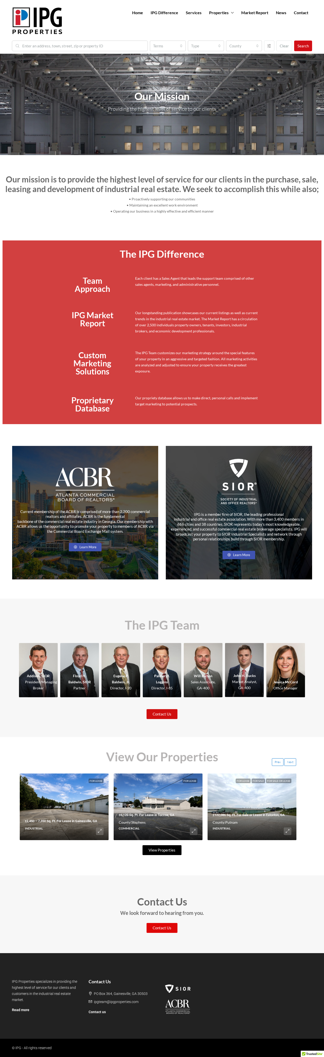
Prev (278, 762)
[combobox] (168, 46)
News (281, 12)
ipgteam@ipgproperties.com (116, 1002)
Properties (219, 12)
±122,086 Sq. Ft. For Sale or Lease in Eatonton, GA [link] (249, 815)
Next (290, 762)
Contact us (97, 1012)
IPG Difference (164, 12)
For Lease (96, 780)
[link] (64, 806)
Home (137, 12)
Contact (301, 12)
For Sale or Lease (278, 780)
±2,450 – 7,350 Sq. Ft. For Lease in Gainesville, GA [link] (61, 821)
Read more (20, 1010)
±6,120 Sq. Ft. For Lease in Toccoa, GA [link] (146, 815)
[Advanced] (269, 46)
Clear (284, 46)
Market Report (254, 12)
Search (303, 46)
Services (193, 12)
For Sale (258, 780)
